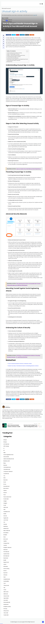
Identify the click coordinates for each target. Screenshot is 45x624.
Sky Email (5, 572)
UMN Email (6, 593)
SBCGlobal (6, 566)
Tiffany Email (6, 585)
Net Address (6, 532)
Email (5, 482)
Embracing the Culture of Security (13, 60)
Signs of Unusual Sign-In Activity (13, 54)
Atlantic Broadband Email (9, 458)
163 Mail (5, 442)
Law (4, 522)
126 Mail (5, 439)
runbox (5, 564)
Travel (5, 589)
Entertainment (6, 486)
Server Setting (6, 568)
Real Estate (6, 558)
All (6, 20)
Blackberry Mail (7, 461)
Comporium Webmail (8, 471)
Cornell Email (6, 473)
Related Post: (9, 61)
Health (5, 513)
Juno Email (6, 520)
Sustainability (6, 581)
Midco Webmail (7, 530)
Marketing (6, 526)
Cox (4, 475)
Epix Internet (6, 488)
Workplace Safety (7, 606)
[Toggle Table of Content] (26, 51)
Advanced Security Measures (12, 57)
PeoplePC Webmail (7, 547)
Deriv (5, 477)
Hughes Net (6, 518)
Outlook (5, 545)
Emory (5, 484)
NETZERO (5, 534)
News (5, 537)
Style (5, 577)
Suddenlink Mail (7, 579)
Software (5, 574)
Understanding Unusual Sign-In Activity (14, 52)
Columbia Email (7, 469)
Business (5, 465)
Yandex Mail (6, 615)
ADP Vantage (6, 446)
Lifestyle (5, 524)
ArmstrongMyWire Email (8, 454)
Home (4, 20)
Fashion (5, 490)
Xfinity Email (6, 610)
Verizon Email (6, 596)
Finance (5, 492)
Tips (4, 587)
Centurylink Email (7, 467)
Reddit (5, 560)
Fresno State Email (7, 496)
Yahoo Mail (6, 612)
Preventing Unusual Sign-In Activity (14, 56)
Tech (5, 583)
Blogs (5, 463)
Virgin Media (6, 598)
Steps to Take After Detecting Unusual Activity (16, 55)
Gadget (5, 501)
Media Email (6, 528)
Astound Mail (6, 456)
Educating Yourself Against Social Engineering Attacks (17, 59)
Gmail (5, 505)
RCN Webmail (6, 556)
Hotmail (5, 515)
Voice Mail (6, 600)
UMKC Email (6, 591)
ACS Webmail (6, 444)
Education (6, 480)
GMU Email (6, 507)
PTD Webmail (6, 551)
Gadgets (5, 503)
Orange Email (6, 543)
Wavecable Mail (7, 602)
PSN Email (5, 549)
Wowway (5, 608)
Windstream (6, 604)
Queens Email (6, 553)
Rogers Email (6, 562)
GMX (4, 509)
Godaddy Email (7, 511)
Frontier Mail (6, 499)
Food (5, 494)
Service (5, 570)
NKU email (6, 539)
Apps (5, 452)
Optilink (5, 541)
